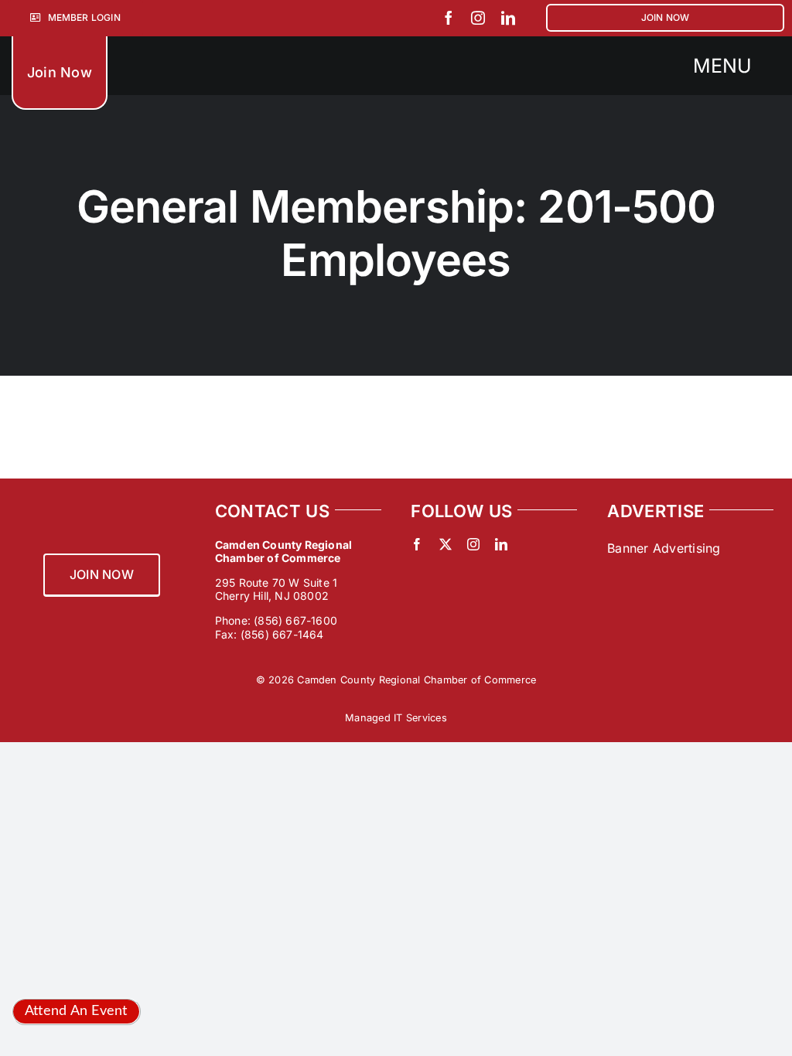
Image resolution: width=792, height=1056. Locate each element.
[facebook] (449, 18)
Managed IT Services (396, 718)
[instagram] (478, 18)
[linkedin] (508, 18)
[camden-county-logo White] (235, 48)
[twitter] (445, 544)
